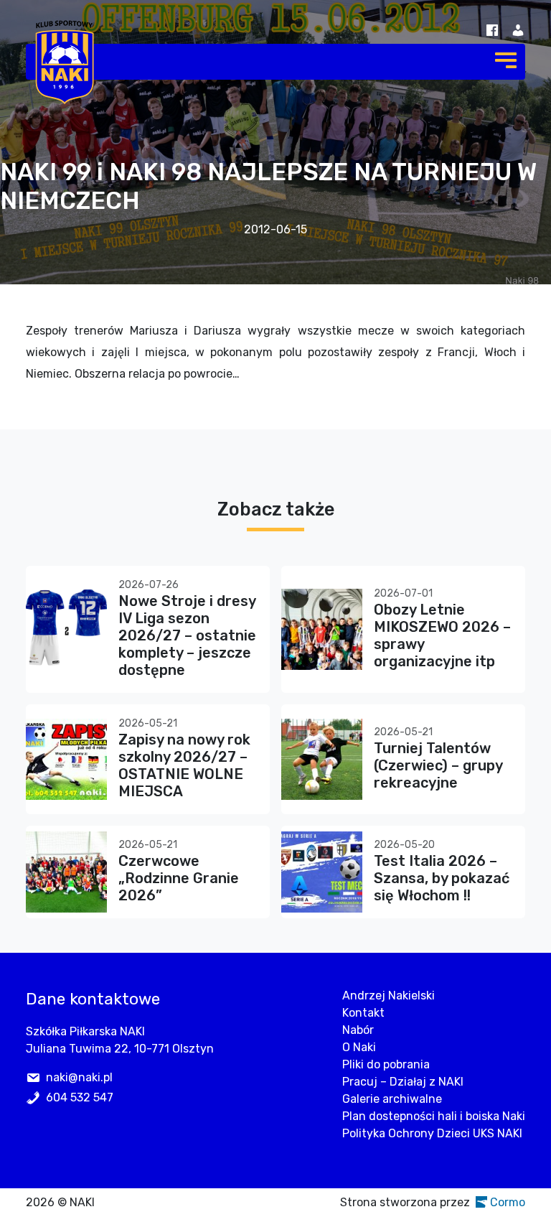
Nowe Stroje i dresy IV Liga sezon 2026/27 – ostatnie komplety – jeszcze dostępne (187, 635)
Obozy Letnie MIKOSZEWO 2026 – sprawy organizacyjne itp (442, 635)
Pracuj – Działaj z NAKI (402, 1081)
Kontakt (363, 1013)
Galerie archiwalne (392, 1099)
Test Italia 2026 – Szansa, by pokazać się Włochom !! (441, 878)
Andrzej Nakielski (388, 995)
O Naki (359, 1047)
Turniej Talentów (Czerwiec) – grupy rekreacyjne (438, 765)
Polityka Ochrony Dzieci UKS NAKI (432, 1133)
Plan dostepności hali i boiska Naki (433, 1116)
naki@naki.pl (79, 1077)
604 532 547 (79, 1097)
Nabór (358, 1030)
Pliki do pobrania (386, 1064)
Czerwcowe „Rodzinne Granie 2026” (178, 878)
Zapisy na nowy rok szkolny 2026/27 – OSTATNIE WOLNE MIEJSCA (184, 765)
